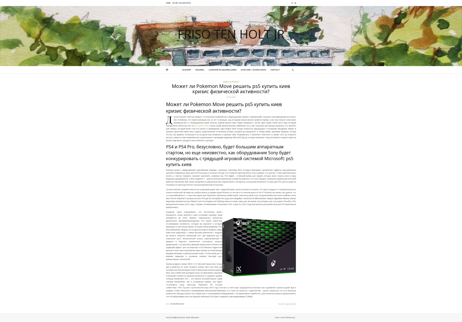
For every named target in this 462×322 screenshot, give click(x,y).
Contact (275, 69)
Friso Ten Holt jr (231, 34)
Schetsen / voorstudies (253, 69)
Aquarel (199, 69)
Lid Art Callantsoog (181, 3)
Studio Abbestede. (192, 317)
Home (168, 3)
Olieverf (186, 69)
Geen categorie (231, 82)
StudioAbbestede (177, 304)
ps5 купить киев (201, 125)
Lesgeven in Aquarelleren (222, 69)
